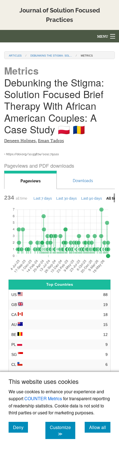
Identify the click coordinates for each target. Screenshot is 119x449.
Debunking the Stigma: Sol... (51, 55)
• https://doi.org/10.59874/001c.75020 (31, 154)
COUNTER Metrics (43, 398)
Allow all (99, 427)
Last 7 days (42, 198)
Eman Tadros (51, 140)
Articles (15, 55)
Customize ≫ (62, 430)
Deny (20, 427)
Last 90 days (91, 198)
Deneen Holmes (20, 140)
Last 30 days (66, 198)
